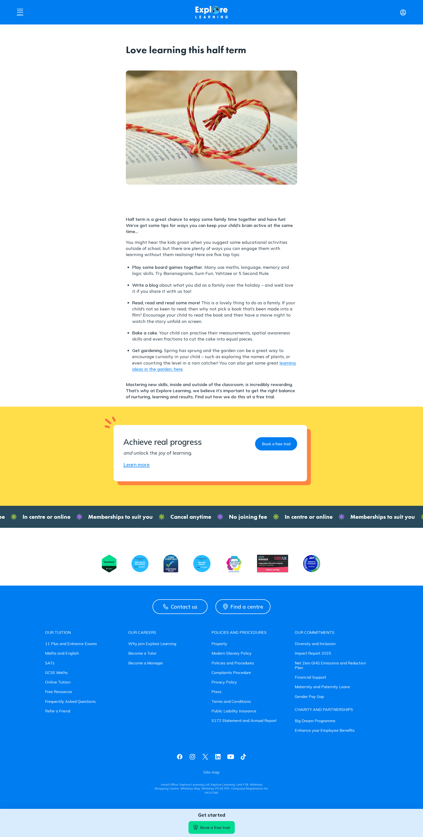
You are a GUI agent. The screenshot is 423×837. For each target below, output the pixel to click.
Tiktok (243, 757)
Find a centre (246, 606)
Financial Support (310, 677)
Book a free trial (215, 827)
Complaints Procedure (231, 672)
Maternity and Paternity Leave (322, 686)
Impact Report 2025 (313, 653)
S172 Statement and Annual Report (244, 720)
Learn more (136, 464)
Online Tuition (57, 682)
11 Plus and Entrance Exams (71, 643)
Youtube (230, 757)
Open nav (20, 12)
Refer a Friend (57, 711)
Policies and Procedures (233, 663)
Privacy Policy (224, 682)
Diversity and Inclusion (315, 643)
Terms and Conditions (231, 701)
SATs (50, 663)
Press (217, 691)
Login (403, 12)
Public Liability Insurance (234, 711)
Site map (211, 772)
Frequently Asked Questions (70, 701)
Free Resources (58, 691)
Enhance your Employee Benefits (325, 730)
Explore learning (211, 12)
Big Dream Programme (315, 721)
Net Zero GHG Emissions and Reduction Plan (330, 665)
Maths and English (62, 653)
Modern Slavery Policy (232, 653)
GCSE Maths (56, 672)
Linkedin (218, 757)
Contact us (184, 606)
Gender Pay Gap (309, 696)
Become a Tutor (142, 653)
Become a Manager (145, 663)
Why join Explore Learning (152, 643)
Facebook (180, 757)
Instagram (192, 757)
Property (219, 643)
